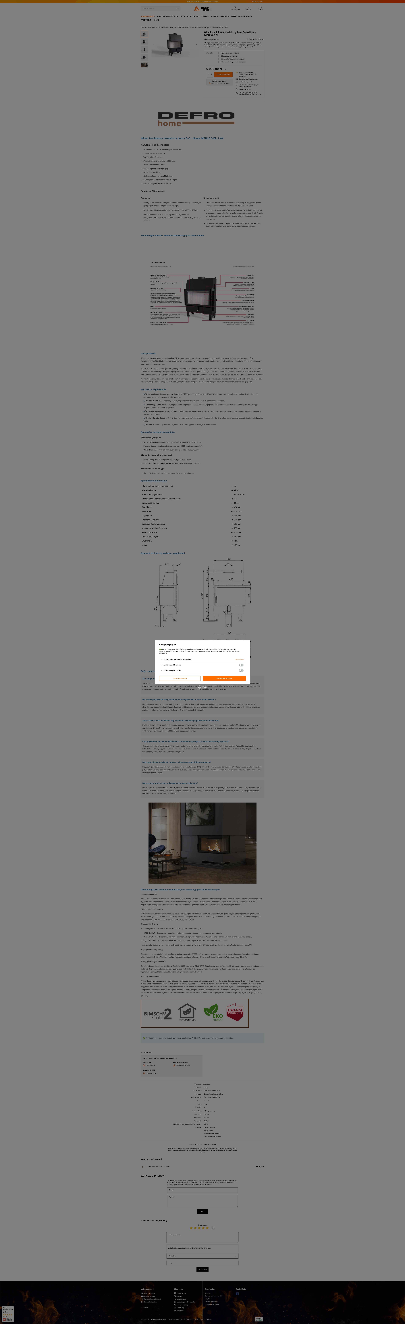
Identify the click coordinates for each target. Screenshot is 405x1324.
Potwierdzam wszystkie (224, 678)
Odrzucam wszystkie (180, 678)
